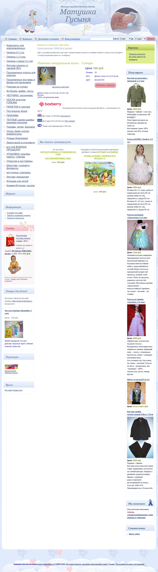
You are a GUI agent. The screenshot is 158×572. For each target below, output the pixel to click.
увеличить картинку (60, 87)
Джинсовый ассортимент (20, 142)
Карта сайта (134, 534)
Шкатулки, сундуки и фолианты (18, 167)
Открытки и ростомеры (19, 161)
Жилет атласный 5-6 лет (138, 380)
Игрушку (102, 152)
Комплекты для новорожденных (15, 47)
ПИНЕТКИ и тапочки (18, 107)
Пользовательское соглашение (129, 564)
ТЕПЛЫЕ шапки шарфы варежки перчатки (20, 121)
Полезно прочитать (15, 218)
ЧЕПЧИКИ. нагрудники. (19, 95)
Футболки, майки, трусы (19, 91)
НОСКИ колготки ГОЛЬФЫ (16, 101)
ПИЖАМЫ (12, 115)
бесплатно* (65, 116)
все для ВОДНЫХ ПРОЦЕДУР (16, 148)
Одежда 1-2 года (15, 57)
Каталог (27, 38)
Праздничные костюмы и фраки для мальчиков (20, 81)
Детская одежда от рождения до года (58, 153)
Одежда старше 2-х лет (19, 61)
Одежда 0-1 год (15, 52)
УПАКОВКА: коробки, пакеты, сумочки (18, 155)
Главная (12, 38)
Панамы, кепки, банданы (20, 127)
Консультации (72, 38)
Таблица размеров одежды (19, 215)
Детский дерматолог (14, 390)
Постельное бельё (16, 111)
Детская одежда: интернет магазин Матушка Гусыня (90, 564)
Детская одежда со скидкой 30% (17, 67)
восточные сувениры (18, 172)
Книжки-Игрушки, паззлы (20, 185)
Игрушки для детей (17, 181)
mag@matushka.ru (46, 564)
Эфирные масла (11, 373)
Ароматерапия (10, 371)
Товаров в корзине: (137, 54)
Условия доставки (15, 213)
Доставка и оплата (48, 38)
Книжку (114, 152)
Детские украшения (17, 177)
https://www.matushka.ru (22, 301)
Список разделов (44, 48)
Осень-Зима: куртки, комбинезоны (17, 132)
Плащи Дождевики (17, 138)
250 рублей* (69, 121)
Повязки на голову (17, 86)
